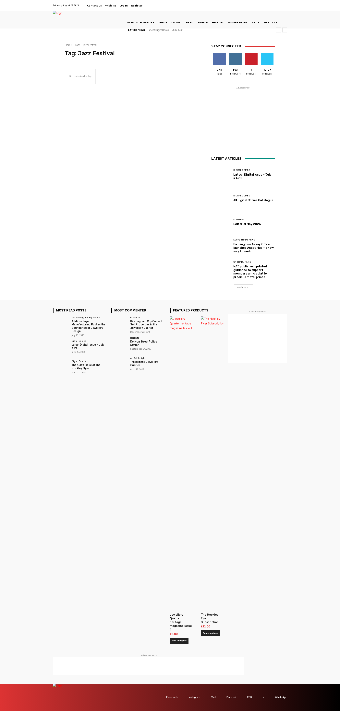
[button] (149, 5)
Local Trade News (244, 240)
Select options (210, 633)
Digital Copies (241, 170)
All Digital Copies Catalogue (253, 200)
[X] (279, 3)
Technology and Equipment (86, 317)
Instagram (194, 697)
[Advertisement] (243, 114)
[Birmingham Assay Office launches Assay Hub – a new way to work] (220, 245)
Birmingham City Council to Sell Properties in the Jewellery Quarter (147, 325)
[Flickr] (260, 3)
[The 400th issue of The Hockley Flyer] (61, 368)
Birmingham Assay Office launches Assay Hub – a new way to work (253, 247)
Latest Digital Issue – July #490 (165, 30)
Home (68, 45)
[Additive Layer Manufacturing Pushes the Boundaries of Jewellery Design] (61, 324)
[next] (284, 30)
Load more (242, 287)
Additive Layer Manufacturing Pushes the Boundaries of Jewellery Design (88, 326)
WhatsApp (281, 697)
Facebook (172, 697)
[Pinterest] (274, 3)
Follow (235, 54)
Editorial (239, 219)
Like (219, 54)
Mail (213, 697)
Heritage (134, 338)
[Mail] (269, 3)
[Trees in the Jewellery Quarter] (119, 365)
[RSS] (243, 697)
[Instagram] (264, 3)
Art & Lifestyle (137, 358)
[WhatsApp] (284, 3)
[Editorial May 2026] (220, 222)
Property (135, 317)
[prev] (278, 30)
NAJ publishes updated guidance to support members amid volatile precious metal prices (250, 272)
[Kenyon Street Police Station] (119, 345)
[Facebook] (255, 3)
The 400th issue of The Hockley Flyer (86, 366)
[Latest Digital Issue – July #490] (220, 174)
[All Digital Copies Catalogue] (220, 198)
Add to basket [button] (179, 640)
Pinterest (231, 697)
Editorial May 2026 (247, 224)
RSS (249, 697)
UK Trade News (242, 262)
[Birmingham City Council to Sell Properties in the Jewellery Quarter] (119, 324)
